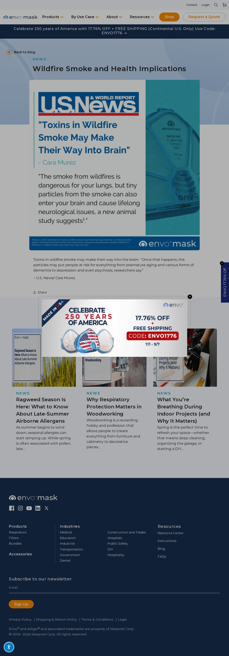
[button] (9, 647)
